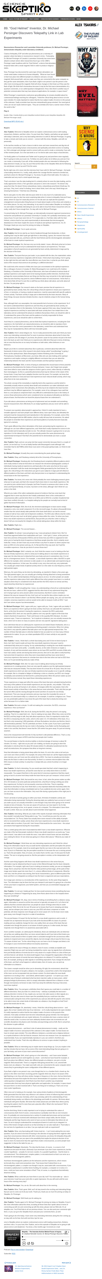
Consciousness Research (86, 205)
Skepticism (81, 225)
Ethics (79, 212)
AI (78, 198)
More (79, 19)
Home (5, 19)
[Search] (94, 166)
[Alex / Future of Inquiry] (96, 8)
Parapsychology (82, 222)
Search (77, 163)
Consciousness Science (50, 19)
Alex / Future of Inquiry (18, 19)
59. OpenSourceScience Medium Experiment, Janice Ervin (23, 1268)
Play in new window (18, 1249)
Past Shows (34, 19)
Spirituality (81, 229)
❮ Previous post (10, 1263)
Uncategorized (82, 232)
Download (29, 1249)
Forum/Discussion (68, 19)
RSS (13, 1253)
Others (79, 218)
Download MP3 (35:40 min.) (14, 121)
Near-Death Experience (85, 215)
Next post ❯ (66, 1263)
